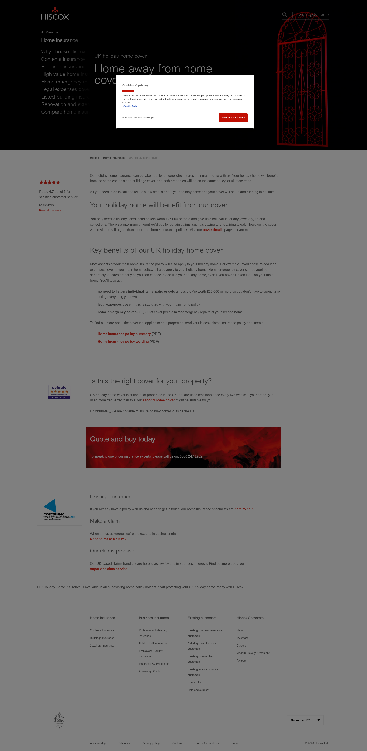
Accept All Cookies (233, 117)
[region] (185, 102)
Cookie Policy (131, 106)
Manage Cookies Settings (138, 117)
